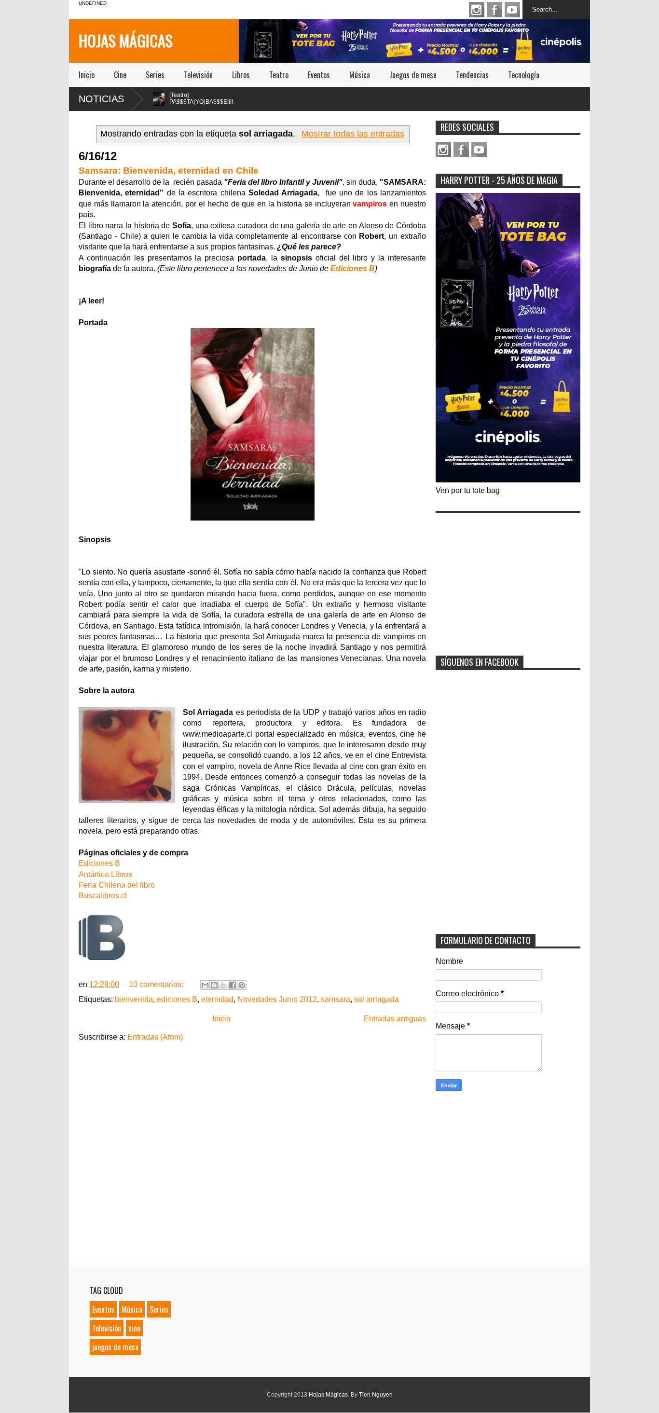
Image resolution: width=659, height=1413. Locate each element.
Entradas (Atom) (155, 1037)
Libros (241, 75)
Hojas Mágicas (126, 40)
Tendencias (472, 75)
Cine (120, 75)
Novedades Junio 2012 (277, 999)
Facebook (494, 9)
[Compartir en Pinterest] (242, 985)
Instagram (476, 9)
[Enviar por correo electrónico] (205, 985)
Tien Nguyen (376, 1394)
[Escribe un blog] (214, 985)
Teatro (278, 75)
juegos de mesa (115, 1347)
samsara (335, 999)
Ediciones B (352, 268)
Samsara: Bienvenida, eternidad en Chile (169, 170)
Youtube (512, 9)
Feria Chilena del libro (117, 885)
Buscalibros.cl (103, 896)
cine (134, 1328)
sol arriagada (376, 999)
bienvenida (134, 999)
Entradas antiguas (395, 1019)
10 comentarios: (157, 984)
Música (359, 75)
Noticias (101, 99)
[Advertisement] (508, 578)
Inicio (87, 75)
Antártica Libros (105, 874)
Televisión (198, 75)
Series (155, 75)
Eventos (319, 75)
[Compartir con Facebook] (232, 985)
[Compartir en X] (223, 985)
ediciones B (177, 999)
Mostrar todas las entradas (353, 133)
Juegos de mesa (413, 75)
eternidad (217, 999)
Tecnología (523, 75)
